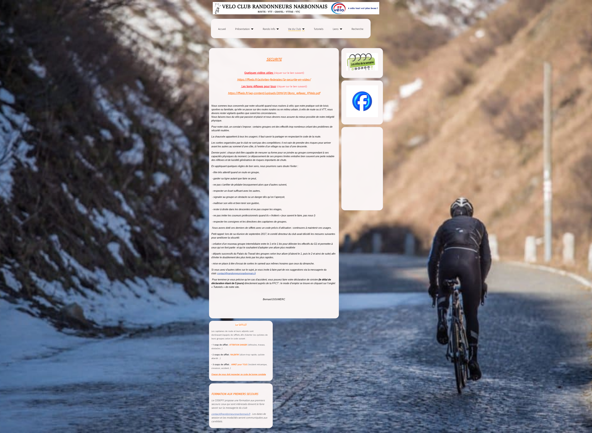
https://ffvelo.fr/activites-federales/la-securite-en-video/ (274, 79)
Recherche (357, 29)
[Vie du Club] (303, 29)
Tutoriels (318, 29)
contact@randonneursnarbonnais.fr (236, 273)
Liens (336, 29)
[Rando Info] (277, 29)
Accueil (222, 29)
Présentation (242, 29)
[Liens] (340, 29)
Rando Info (269, 29)
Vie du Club (294, 29)
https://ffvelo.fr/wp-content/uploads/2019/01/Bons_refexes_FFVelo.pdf (274, 93)
